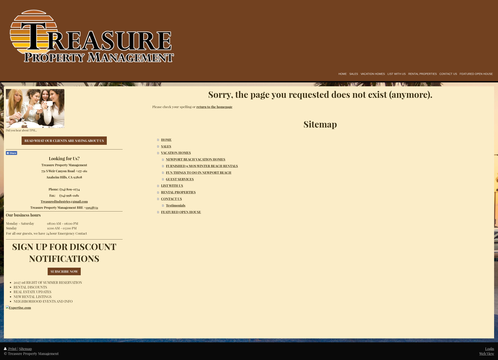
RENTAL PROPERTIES (178, 192)
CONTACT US (171, 199)
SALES (166, 146)
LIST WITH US (172, 185)
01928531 (92, 207)
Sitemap (25, 348)
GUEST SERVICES (180, 179)
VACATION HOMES (176, 152)
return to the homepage (214, 107)
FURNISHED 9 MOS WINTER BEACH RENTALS (202, 166)
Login (489, 348)
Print (12, 348)
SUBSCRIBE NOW (64, 271)
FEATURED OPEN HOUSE (181, 212)
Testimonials (175, 205)
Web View (486, 353)
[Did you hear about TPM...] (35, 108)
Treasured (48, 201)
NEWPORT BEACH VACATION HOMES (195, 159)
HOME (166, 139)
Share (12, 153)
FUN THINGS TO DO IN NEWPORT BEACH (198, 172)
